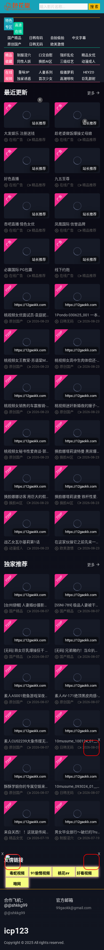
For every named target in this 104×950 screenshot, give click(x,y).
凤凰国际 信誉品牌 (70, 224)
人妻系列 (46, 72)
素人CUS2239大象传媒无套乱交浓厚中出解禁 (41, 741)
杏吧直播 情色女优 (19, 224)
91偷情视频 (40, 873)
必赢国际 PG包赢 (18, 270)
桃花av (63, 873)
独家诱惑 (24, 79)
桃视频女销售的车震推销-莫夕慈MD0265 (37, 406)
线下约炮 (62, 270)
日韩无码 (36, 44)
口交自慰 (46, 55)
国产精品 (14, 38)
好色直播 (11, 179)
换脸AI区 (45, 61)
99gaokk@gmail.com (73, 908)
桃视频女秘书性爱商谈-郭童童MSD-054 (36, 451)
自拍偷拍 (57, 38)
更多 (91, 93)
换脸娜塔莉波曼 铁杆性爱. (76, 496)
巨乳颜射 (88, 79)
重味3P (23, 72)
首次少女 (46, 79)
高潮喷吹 (67, 79)
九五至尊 (62, 179)
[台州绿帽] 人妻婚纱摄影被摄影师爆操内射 (39, 605)
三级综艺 (67, 61)
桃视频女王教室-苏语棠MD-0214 (31, 360)
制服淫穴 (24, 55)
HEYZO (88, 72)
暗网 (17, 884)
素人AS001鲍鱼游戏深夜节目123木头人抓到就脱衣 (46, 696)
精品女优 (88, 55)
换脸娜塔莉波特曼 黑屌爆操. (78, 451)
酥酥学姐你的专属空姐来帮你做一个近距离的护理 (45, 786)
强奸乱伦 (67, 55)
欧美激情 (57, 44)
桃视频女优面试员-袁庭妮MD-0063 (32, 315)
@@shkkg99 (14, 913)
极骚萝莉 (67, 72)
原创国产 (14, 44)
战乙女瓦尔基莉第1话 (22, 542)
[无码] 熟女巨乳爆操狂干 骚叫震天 (32, 650)
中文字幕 (79, 38)
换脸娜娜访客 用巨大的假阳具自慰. (33, 496)
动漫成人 (88, 61)
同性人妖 (24, 61)
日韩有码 (36, 38)
